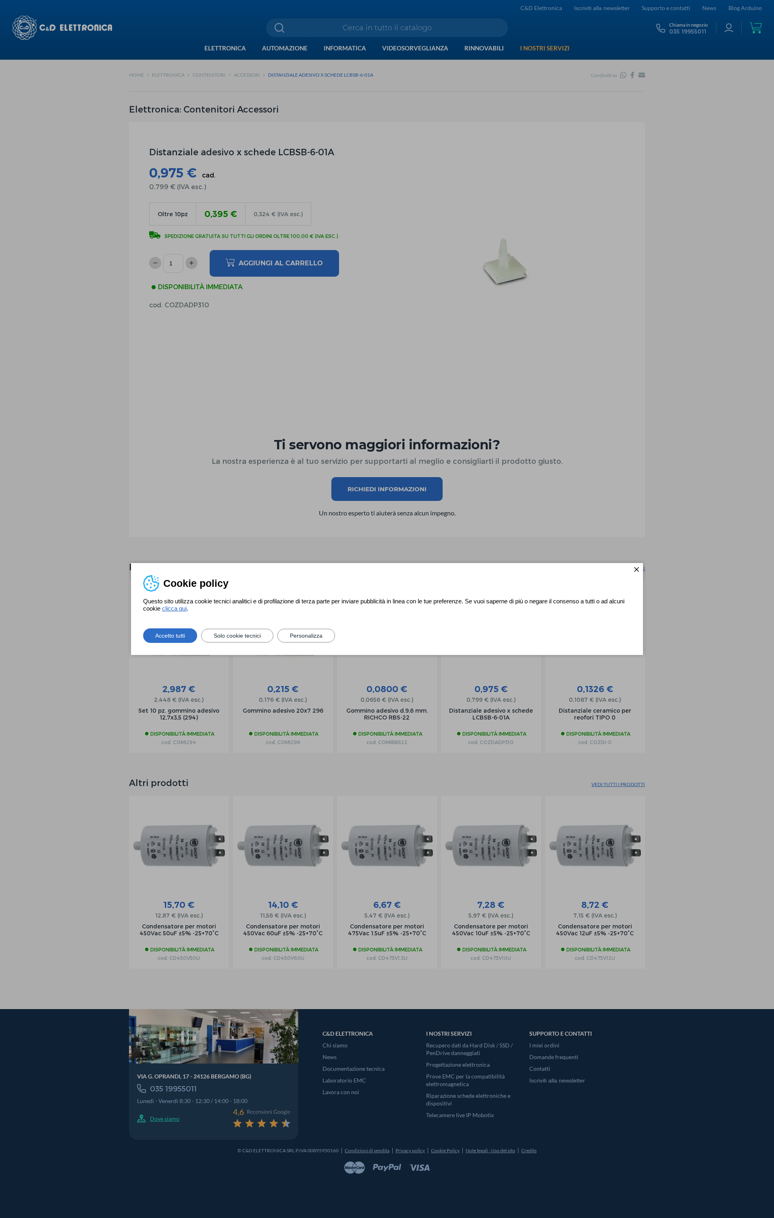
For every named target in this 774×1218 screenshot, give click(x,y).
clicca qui (174, 608)
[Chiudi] (636, 569)
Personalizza (306, 635)
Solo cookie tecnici (237, 635)
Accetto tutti (170, 635)
